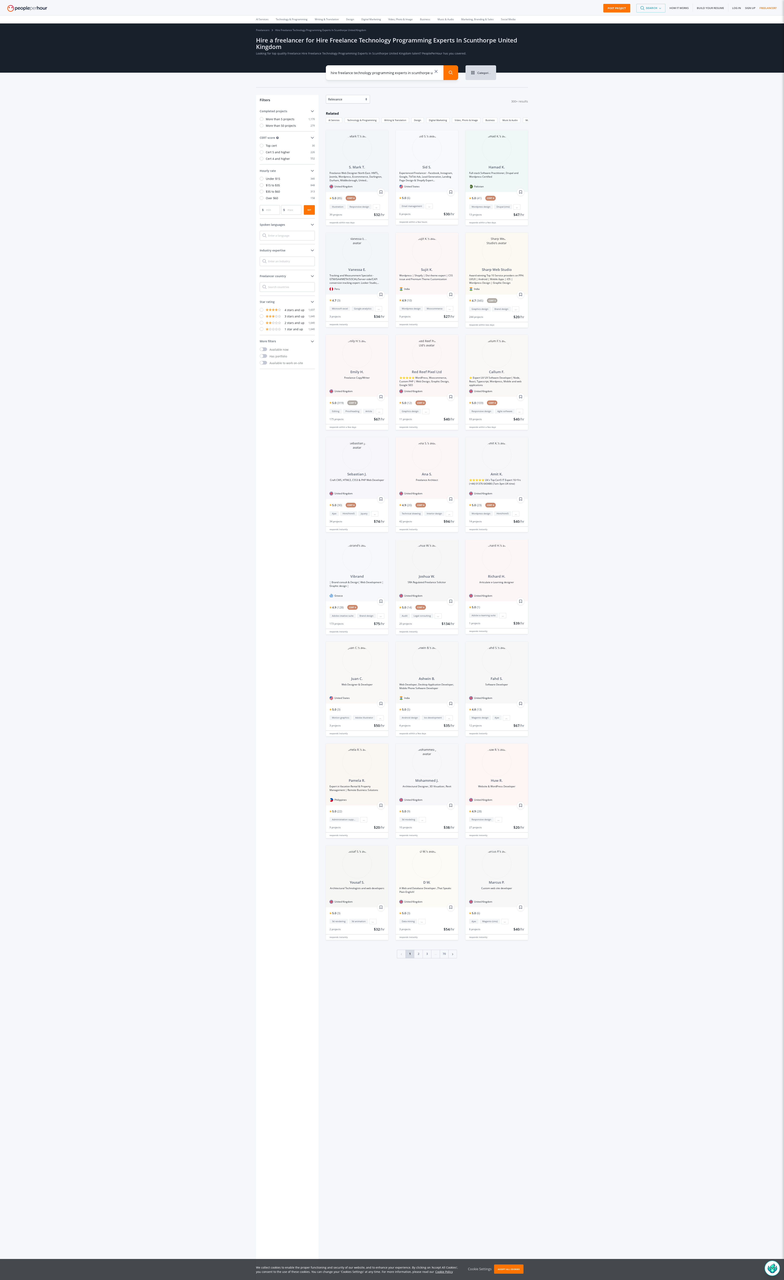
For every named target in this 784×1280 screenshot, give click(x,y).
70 (444, 954)
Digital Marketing (371, 19)
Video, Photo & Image (400, 19)
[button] (650, 8)
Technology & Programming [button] (361, 120)
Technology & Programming (291, 19)
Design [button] (417, 120)
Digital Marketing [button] (438, 120)
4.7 (336, 300)
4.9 (407, 300)
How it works (679, 8)
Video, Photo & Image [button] (466, 120)
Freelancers (263, 30)
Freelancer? (768, 8)
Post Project (617, 8)
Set (309, 209)
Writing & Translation (327, 19)
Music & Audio (446, 19)
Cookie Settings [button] (480, 1269)
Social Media (508, 19)
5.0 (337, 198)
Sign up (750, 8)
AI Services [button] (334, 120)
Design (350, 19)
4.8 (477, 709)
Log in (736, 8)
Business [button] (490, 120)
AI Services (262, 19)
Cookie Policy (444, 1272)
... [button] (376, 207)
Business (425, 19)
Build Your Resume (710, 8)
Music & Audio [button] (510, 120)
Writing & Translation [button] (395, 120)
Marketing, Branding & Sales (477, 19)
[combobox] (382, 72)
